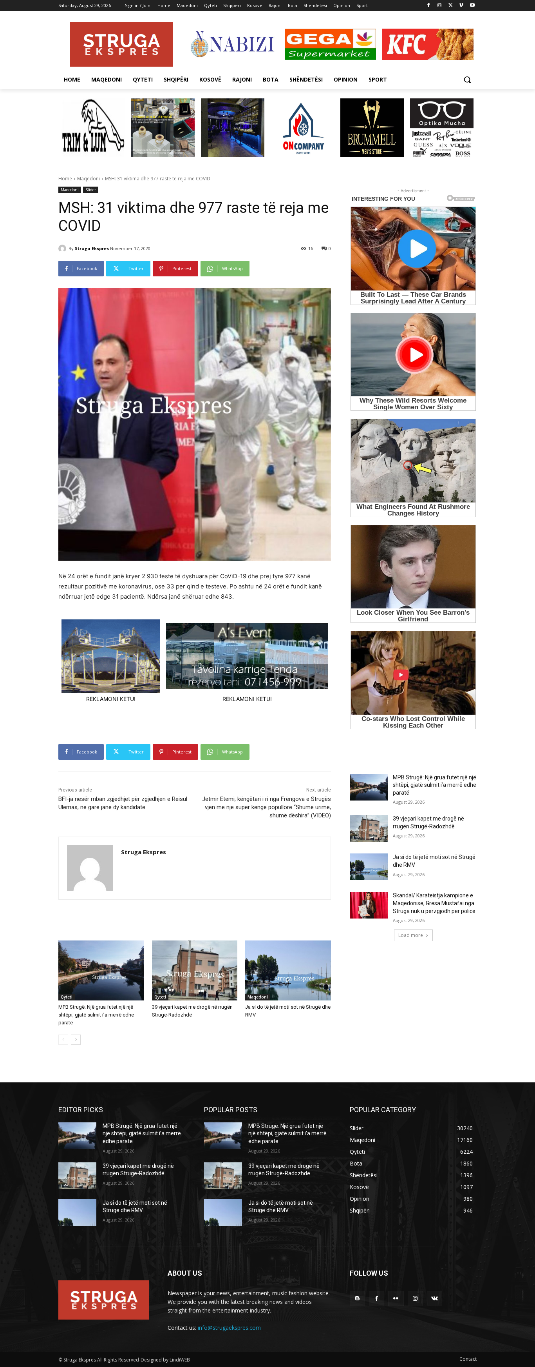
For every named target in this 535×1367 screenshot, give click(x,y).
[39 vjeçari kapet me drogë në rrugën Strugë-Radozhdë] (195, 970)
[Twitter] (450, 5)
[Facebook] (428, 5)
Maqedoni (88, 178)
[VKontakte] (434, 1298)
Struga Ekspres (92, 248)
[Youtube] (472, 5)
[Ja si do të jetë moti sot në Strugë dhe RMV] (288, 970)
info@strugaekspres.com (229, 1327)
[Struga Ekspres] (63, 248)
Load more (410, 935)
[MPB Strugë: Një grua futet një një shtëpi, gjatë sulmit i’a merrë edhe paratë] (101, 970)
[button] (467, 79)
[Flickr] (395, 1298)
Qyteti (66, 997)
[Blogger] (357, 1298)
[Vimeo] (461, 5)
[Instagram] (439, 5)
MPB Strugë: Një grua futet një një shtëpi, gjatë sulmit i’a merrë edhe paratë (96, 1015)
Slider (90, 189)
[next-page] (76, 1040)
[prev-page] (63, 1040)
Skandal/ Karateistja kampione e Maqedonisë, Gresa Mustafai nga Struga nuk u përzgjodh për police (434, 903)
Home (65, 178)
